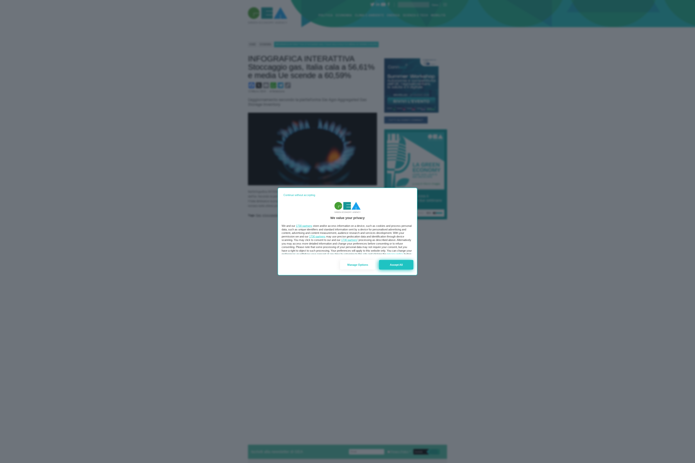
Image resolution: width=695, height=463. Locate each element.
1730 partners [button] (304, 225)
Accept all (396, 264)
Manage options (357, 264)
